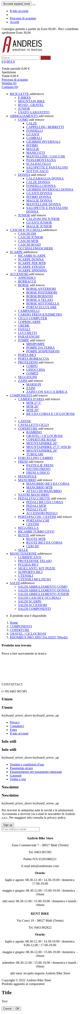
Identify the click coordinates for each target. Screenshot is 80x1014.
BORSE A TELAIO (39, 300)
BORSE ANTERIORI (41, 289)
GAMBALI (34, 138)
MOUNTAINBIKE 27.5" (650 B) (48, 447)
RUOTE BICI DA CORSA (44, 542)
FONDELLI (34, 130)
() (9, 83)
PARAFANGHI (28, 336)
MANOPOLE (27, 476)
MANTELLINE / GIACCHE (45, 156)
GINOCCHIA (35, 369)
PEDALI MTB (36, 506)
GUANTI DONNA (39, 193)
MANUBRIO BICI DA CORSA (48, 483)
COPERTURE (28, 428)
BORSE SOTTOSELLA (42, 303)
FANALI (24, 329)
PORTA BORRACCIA (33, 358)
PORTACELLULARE (41, 307)
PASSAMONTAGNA (41, 160)
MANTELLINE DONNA (43, 204)
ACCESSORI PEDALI (41, 513)
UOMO (23, 119)
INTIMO (32, 145)
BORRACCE (27, 281)
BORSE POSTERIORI (41, 292)
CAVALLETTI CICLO (33, 425)
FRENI (23, 461)
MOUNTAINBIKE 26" (42, 443)
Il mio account (19, 11)
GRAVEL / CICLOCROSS (44, 436)
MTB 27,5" (33, 403)
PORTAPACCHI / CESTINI (37, 517)
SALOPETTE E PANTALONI (47, 167)
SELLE (23, 550)
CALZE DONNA (38, 182)
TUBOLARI (34, 454)
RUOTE (23, 535)
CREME (24, 325)
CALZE (31, 123)
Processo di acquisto (23, 18)
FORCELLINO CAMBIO (35, 458)
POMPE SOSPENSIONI (42, 351)
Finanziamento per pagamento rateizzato (36, 772)
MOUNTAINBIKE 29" (42, 450)
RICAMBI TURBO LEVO (36, 531)
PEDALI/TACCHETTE (34, 498)
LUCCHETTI (27, 333)
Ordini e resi (18, 779)
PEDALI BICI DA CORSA (44, 502)
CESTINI (32, 524)
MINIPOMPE (35, 344)
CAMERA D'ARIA (31, 399)
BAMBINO (34, 432)
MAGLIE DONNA (39, 200)
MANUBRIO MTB (39, 487)
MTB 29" (32, 410)
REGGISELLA (28, 528)
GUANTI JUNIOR (39, 222)
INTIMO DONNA (38, 197)
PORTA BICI (27, 355)
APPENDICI (26, 277)
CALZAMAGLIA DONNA (45, 178)
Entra (13, 729)
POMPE (23, 340)
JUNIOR (24, 215)
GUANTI (32, 134)
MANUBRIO (27, 480)
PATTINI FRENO (38, 469)
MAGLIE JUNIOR (39, 226)
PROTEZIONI (28, 362)
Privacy (15, 722)
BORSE (23, 285)
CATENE (24, 421)
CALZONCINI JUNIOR (42, 219)
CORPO (32, 366)
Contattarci (17, 726)
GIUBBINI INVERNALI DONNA (49, 189)
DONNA (24, 175)
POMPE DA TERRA (40, 347)
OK (17, 1008)
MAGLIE (32, 149)
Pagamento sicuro (21, 768)
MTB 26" (32, 406)
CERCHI (32, 546)
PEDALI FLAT (36, 509)
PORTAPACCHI (37, 520)
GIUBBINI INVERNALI (43, 141)
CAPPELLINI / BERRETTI (45, 127)
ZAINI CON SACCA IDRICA (46, 392)
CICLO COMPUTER (32, 318)
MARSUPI (33, 384)
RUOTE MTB (36, 539)
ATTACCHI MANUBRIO (44, 491)
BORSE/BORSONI (39, 296)
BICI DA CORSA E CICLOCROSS (50, 414)
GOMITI (32, 373)
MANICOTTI (35, 152)
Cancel (7, 1008)
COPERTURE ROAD (41, 439)
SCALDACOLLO (38, 163)
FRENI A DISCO (38, 472)
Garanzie (16, 775)
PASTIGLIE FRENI (39, 465)
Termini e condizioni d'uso (27, 764)
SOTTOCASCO (37, 171)
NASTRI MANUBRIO (33, 494)
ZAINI (22, 380)
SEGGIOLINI (27, 377)
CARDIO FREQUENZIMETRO (40, 314)
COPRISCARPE (29, 322)
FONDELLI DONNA (41, 186)
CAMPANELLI (28, 311)
